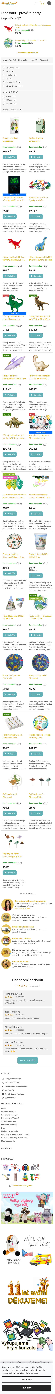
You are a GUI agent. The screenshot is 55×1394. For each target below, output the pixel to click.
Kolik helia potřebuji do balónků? (14, 1138)
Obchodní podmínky (9, 1124)
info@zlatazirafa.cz (13, 1079)
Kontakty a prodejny (9, 1115)
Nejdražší (33, 60)
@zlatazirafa (10, 1098)
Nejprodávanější (9, 60)
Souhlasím (26, 1387)
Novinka (10, 75)
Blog (3, 1128)
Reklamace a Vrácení (10, 1118)
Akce (9, 71)
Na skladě (12, 68)
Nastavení (27, 1379)
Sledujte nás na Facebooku (16, 1086)
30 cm (10, 96)
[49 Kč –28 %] (14, 185)
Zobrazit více (27, 1060)
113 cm (10, 104)
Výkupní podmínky (8, 1121)
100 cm (10, 100)
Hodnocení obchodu (27, 980)
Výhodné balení (13, 86)
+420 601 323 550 (22, 908)
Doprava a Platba (8, 1111)
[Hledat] (35, 3)
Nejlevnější (22, 60)
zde (35, 1373)
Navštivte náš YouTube (14, 1094)
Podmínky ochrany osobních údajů (15, 1134)
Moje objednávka (8, 1141)
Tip (8, 79)
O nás (3, 1108)
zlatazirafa (9, 1090)
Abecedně (44, 60)
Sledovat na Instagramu (22, 1185)
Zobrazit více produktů (26, 53)
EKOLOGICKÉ (13, 82)
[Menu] (49, 3)
